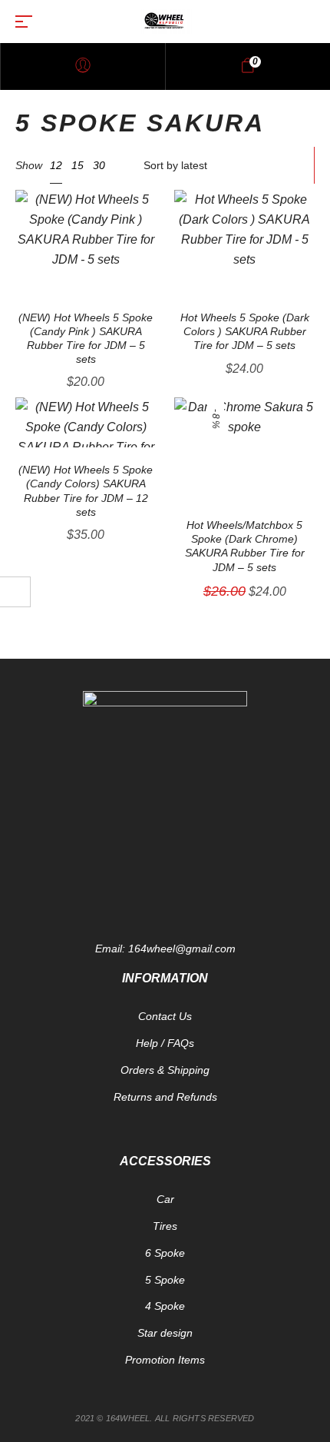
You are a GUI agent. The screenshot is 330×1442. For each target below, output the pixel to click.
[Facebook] (88, 886)
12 (56, 165)
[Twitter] (126, 886)
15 (77, 165)
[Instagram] (203, 886)
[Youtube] (165, 886)
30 (99, 165)
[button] (152, 191)
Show (28, 165)
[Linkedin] (241, 886)
